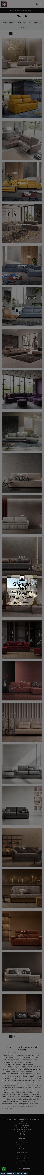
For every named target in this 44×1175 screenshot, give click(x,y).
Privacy (3, 1173)
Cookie (9, 1173)
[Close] (41, 572)
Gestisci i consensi (21, 1173)
